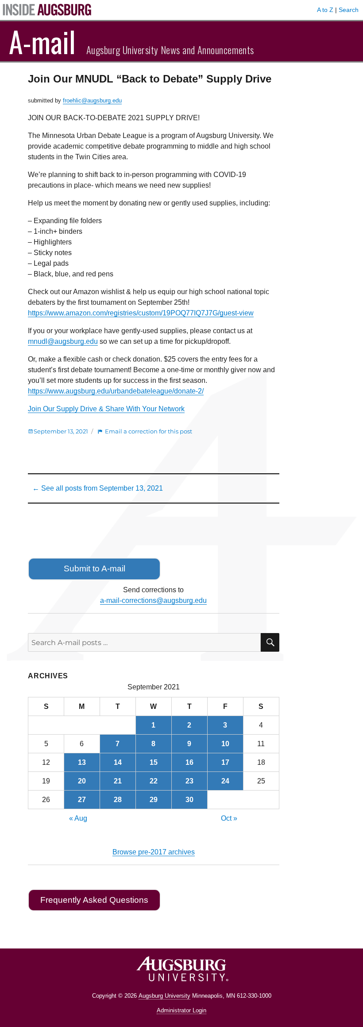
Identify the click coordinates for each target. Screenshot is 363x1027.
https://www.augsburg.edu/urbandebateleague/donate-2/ (116, 391)
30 (189, 799)
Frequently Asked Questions (94, 900)
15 (154, 762)
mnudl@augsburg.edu (63, 341)
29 (154, 799)
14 (118, 762)
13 (82, 762)
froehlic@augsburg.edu (92, 100)
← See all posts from (97, 488)
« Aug (78, 818)
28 (118, 799)
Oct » (229, 818)
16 (189, 762)
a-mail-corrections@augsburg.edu (153, 600)
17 (225, 762)
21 (118, 781)
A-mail (42, 41)
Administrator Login (181, 1010)
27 (82, 799)
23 (189, 781)
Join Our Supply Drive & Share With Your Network (106, 409)
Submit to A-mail (94, 568)
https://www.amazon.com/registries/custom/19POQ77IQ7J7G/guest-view (141, 313)
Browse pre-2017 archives (153, 852)
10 (225, 744)
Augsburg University (164, 995)
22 (154, 781)
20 (82, 781)
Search (349, 9)
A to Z (325, 9)
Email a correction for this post (148, 431)
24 (225, 781)
